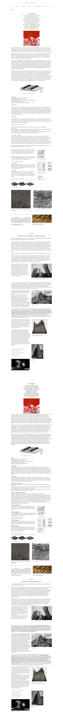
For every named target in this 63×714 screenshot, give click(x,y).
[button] (17, 6)
